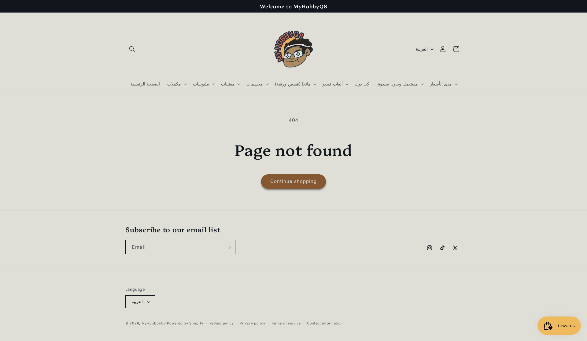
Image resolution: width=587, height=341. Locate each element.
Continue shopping (293, 181)
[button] (132, 49)
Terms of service (286, 323)
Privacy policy (252, 323)
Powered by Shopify (185, 323)
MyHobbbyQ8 (154, 323)
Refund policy (221, 323)
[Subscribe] (228, 247)
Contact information (325, 323)
